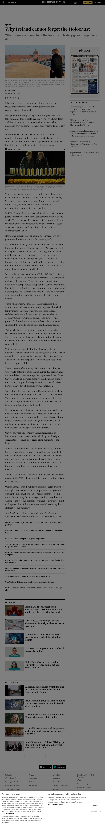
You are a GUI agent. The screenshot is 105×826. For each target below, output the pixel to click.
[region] (52, 808)
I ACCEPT (95, 805)
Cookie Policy (10, 813)
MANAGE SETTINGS (95, 811)
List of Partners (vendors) (55, 804)
